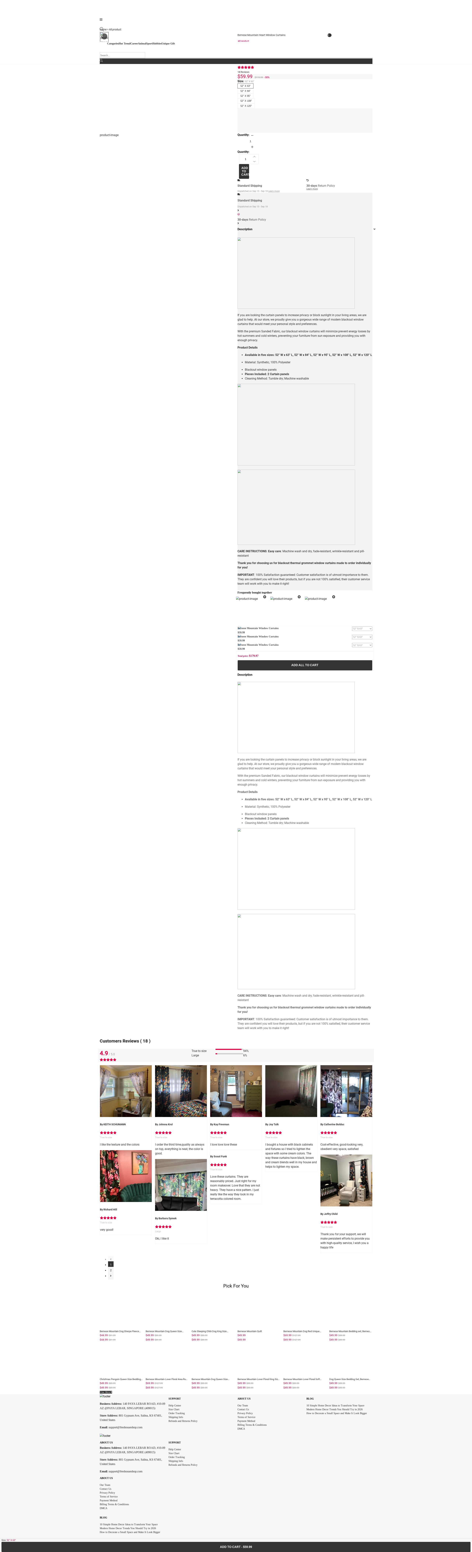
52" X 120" (246, 106)
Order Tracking (177, 1413)
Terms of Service (246, 1417)
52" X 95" (245, 96)
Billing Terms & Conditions (252, 1425)
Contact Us (243, 1409)
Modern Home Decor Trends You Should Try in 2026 (334, 1409)
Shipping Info (176, 1417)
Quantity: (243, 135)
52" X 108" (246, 101)
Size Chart (174, 1409)
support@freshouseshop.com (125, 1427)
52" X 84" (245, 91)
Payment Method (246, 1421)
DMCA (241, 1428)
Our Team (242, 1405)
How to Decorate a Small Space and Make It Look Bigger (336, 1413)
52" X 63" (245, 86)
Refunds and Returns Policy (183, 1421)
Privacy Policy (245, 1413)
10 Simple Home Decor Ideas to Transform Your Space (335, 1405)
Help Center (175, 1405)
